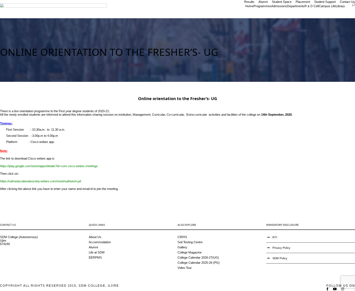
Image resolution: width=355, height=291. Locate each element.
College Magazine (190, 252)
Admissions (279, 6)
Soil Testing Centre (190, 242)
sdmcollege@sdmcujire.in (17, 254)
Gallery (182, 247)
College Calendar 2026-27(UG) (198, 257)
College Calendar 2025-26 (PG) (199, 262)
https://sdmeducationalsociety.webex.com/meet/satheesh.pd (40, 181)
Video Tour (185, 267)
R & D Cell (311, 6)
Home (249, 6)
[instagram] (343, 289)
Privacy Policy (281, 247)
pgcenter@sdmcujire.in (15, 258)
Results (249, 1)
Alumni (263, 1)
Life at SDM (97, 252)
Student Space (282, 1)
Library (340, 6)
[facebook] (327, 289)
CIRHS (182, 237)
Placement (303, 1)
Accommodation (100, 242)
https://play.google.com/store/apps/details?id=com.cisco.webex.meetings (49, 166)
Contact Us (347, 1)
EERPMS (95, 257)
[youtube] (335, 289)
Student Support (325, 1)
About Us (95, 237)
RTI (274, 237)
